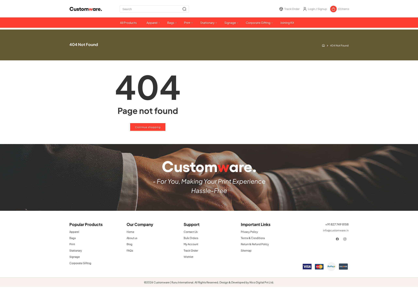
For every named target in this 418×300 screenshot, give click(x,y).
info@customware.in (336, 230)
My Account (191, 244)
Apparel (74, 231)
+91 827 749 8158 (337, 224)
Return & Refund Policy (255, 244)
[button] (154, 9)
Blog (129, 244)
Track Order (191, 250)
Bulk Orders (191, 238)
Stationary (75, 250)
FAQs (130, 250)
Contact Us (191, 231)
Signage (74, 256)
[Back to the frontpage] (323, 45)
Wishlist (188, 256)
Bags (72, 238)
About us (132, 238)
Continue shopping (148, 127)
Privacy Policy (249, 231)
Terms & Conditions (253, 238)
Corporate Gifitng (80, 263)
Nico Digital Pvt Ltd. (261, 282)
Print (72, 244)
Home (130, 231)
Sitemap (246, 250)
